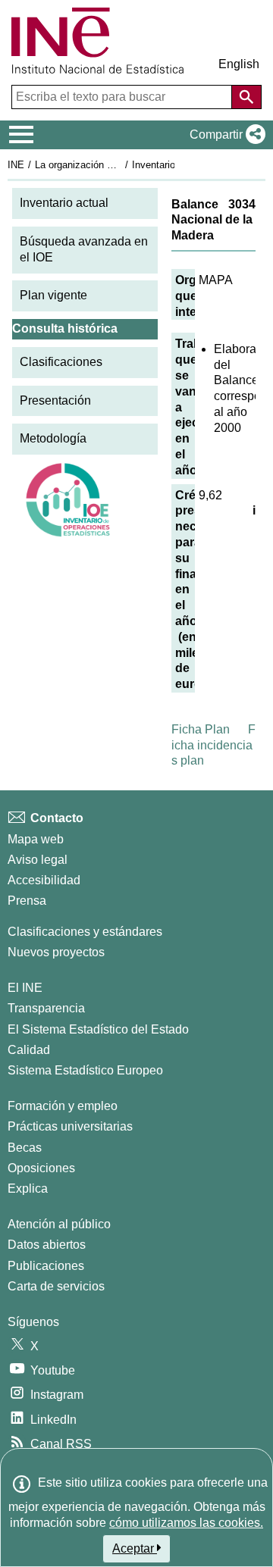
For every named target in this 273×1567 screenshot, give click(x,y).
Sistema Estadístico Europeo (85, 1070)
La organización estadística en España (120, 164)
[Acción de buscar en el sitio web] (246, 97)
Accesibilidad (44, 880)
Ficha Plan (200, 729)
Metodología (53, 438)
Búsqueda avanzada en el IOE (84, 249)
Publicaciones (46, 1265)
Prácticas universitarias (70, 1126)
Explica (28, 1188)
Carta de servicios (56, 1286)
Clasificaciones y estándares (85, 931)
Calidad (29, 1049)
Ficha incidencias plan (213, 745)
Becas (25, 1147)
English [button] (238, 64)
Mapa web (36, 839)
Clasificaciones (61, 361)
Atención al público (59, 1224)
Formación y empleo (63, 1105)
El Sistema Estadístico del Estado (98, 1029)
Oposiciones (41, 1168)
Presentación (55, 400)
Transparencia (46, 1008)
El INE (25, 987)
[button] (224, 135)
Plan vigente (53, 295)
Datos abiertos (47, 1244)
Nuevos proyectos (56, 952)
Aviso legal (37, 859)
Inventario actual (64, 202)
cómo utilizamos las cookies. (186, 1522)
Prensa (27, 900)
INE (16, 164)
